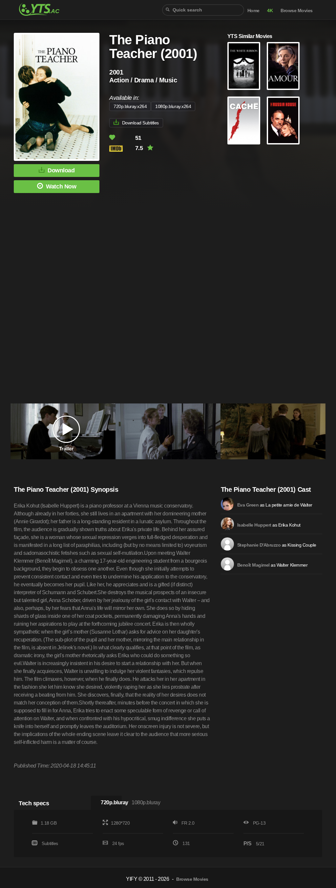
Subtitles (50, 843)
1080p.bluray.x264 (173, 106)
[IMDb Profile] (227, 503)
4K (270, 10)
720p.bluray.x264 (130, 106)
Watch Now (61, 186)
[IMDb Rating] (121, 148)
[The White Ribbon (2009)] (243, 66)
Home (253, 10)
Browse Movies (297, 10)
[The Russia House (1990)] (283, 120)
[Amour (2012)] (283, 66)
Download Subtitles (140, 122)
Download (61, 170)
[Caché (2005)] (243, 120)
